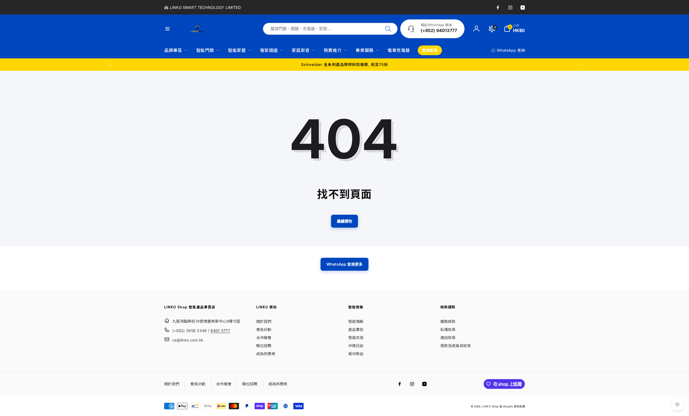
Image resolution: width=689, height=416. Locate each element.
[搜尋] (388, 28)
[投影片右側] (578, 64)
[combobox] (330, 29)
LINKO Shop (490, 406)
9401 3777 (220, 330)
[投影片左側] (110, 64)
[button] (514, 28)
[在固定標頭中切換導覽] (170, 28)
